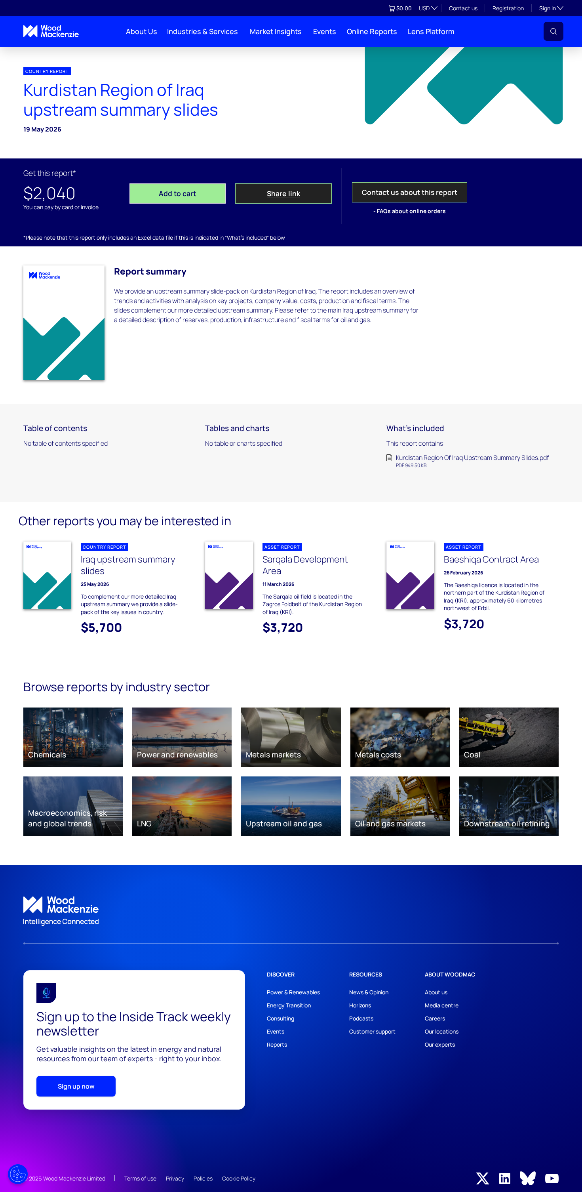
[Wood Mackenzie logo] (51, 31)
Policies (203, 1178)
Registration (508, 8)
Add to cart (177, 193)
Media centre (441, 1005)
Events (324, 31)
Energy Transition (289, 1005)
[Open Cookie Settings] (18, 1174)
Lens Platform (431, 31)
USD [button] (424, 8)
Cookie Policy (238, 1178)
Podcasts (361, 1018)
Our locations (441, 1031)
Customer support (372, 1031)
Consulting (280, 1018)
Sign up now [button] (76, 1086)
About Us (141, 31)
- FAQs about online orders (409, 211)
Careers (435, 1018)
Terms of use (140, 1178)
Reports (277, 1044)
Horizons (360, 1005)
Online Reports (372, 31)
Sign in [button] (551, 8)
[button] (553, 31)
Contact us (463, 8)
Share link (283, 193)
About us (436, 992)
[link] (291, 911)
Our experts (440, 1044)
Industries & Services (202, 31)
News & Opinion (368, 992)
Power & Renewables (293, 992)
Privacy (175, 1178)
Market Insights (276, 31)
